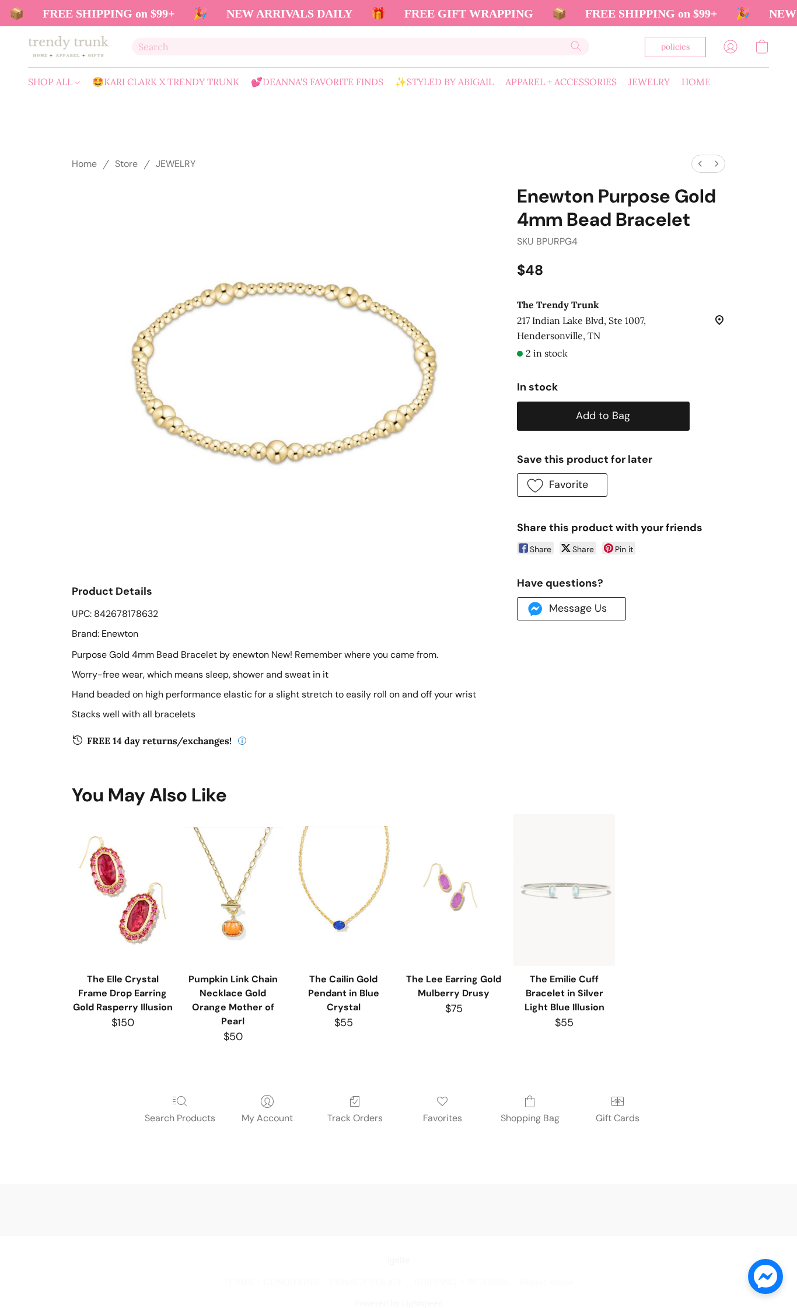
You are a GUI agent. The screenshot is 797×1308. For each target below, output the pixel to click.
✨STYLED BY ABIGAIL (444, 82)
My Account (267, 1118)
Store (126, 164)
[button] (68, 46)
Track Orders (355, 1118)
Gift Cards (617, 1118)
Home (84, 164)
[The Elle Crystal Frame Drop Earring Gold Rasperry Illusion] (122, 890)
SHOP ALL (51, 82)
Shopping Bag (530, 1118)
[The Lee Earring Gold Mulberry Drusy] (453, 890)
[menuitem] (700, 163)
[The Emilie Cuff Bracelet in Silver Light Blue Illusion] (563, 890)
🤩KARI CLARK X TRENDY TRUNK (165, 82)
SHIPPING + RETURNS (461, 1283)
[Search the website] (576, 46)
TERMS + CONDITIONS (271, 1283)
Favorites (442, 1118)
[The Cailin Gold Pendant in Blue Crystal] (343, 890)
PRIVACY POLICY (366, 1283)
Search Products (180, 1118)
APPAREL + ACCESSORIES (561, 82)
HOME (696, 82)
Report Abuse (547, 1283)
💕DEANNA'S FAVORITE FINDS (317, 82)
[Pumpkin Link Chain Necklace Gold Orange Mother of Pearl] (233, 890)
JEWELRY (649, 82)
